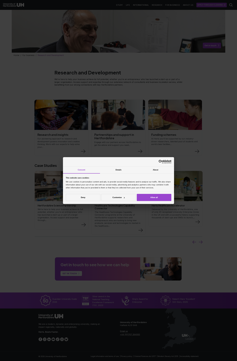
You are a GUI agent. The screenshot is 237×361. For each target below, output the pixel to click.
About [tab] (155, 170)
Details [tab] (119, 170)
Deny (83, 197)
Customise (117, 197)
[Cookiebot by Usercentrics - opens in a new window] (160, 162)
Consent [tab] (81, 170)
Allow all (154, 197)
